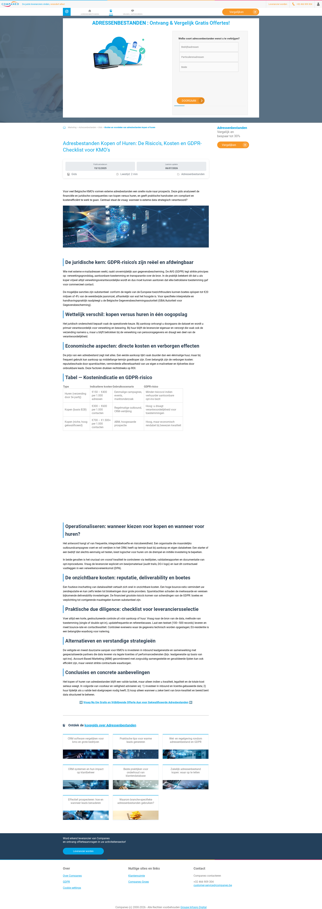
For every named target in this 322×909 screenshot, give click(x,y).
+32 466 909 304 (204, 881)
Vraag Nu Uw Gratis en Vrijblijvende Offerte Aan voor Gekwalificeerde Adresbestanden (135, 702)
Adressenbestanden (87, 127)
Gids (100, 127)
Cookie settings (72, 887)
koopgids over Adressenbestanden (110, 725)
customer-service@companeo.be (213, 885)
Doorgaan (189, 100)
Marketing (72, 127)
